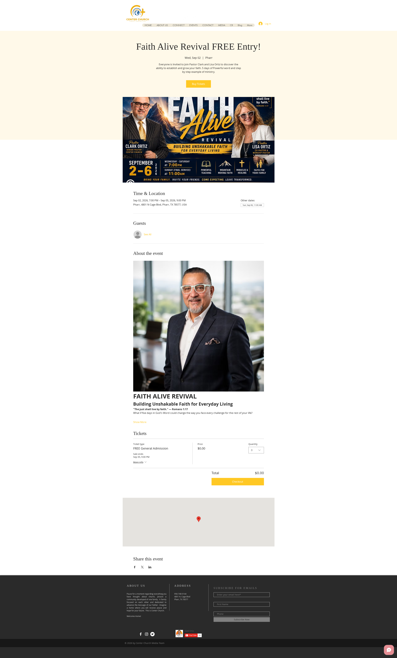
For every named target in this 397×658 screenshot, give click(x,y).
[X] (195, 18)
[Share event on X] (142, 567)
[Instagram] (189, 18)
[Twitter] (152, 634)
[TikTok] (207, 18)
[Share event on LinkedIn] (149, 567)
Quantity (252, 444)
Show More (139, 422)
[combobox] (256, 450)
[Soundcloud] (213, 18)
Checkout (237, 481)
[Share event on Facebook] (134, 567)
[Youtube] (201, 18)
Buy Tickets (198, 84)
